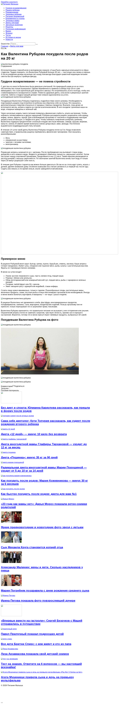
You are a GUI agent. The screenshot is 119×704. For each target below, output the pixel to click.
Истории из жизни (13, 37)
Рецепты (9, 27)
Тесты (8, 35)
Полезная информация (16, 29)
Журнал (9, 33)
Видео (8, 31)
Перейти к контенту (9, 2)
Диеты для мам (12, 23)
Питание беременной (15, 16)
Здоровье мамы (12, 21)
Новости (9, 39)
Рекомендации (12, 12)
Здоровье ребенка (13, 14)
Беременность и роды (15, 18)
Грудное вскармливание (16, 8)
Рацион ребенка (13, 10)
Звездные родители (14, 25)
